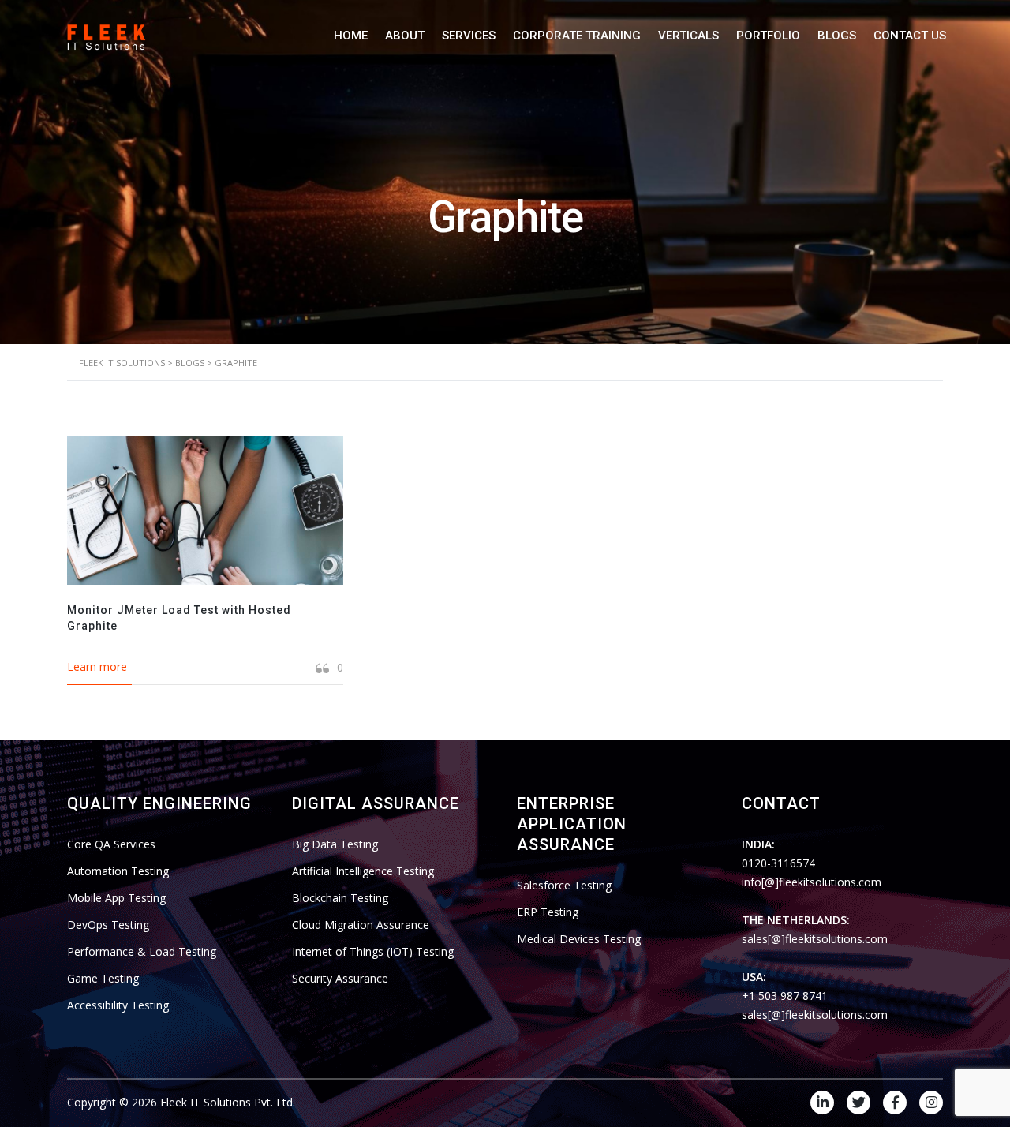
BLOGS (836, 35)
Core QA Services (111, 844)
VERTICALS (688, 35)
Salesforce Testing (564, 885)
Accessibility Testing (118, 1005)
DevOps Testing (108, 924)
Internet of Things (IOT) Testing (373, 951)
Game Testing (103, 978)
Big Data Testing (335, 844)
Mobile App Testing (116, 897)
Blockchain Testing (340, 897)
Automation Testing (118, 870)
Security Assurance (340, 978)
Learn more (97, 666)
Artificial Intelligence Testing (363, 870)
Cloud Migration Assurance (360, 924)
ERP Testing (547, 911)
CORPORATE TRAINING (577, 35)
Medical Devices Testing (579, 938)
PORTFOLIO (768, 35)
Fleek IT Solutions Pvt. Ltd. (227, 1102)
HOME (351, 35)
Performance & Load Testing (141, 951)
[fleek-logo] (106, 35)
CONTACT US (909, 35)
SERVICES (469, 35)
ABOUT (405, 35)
